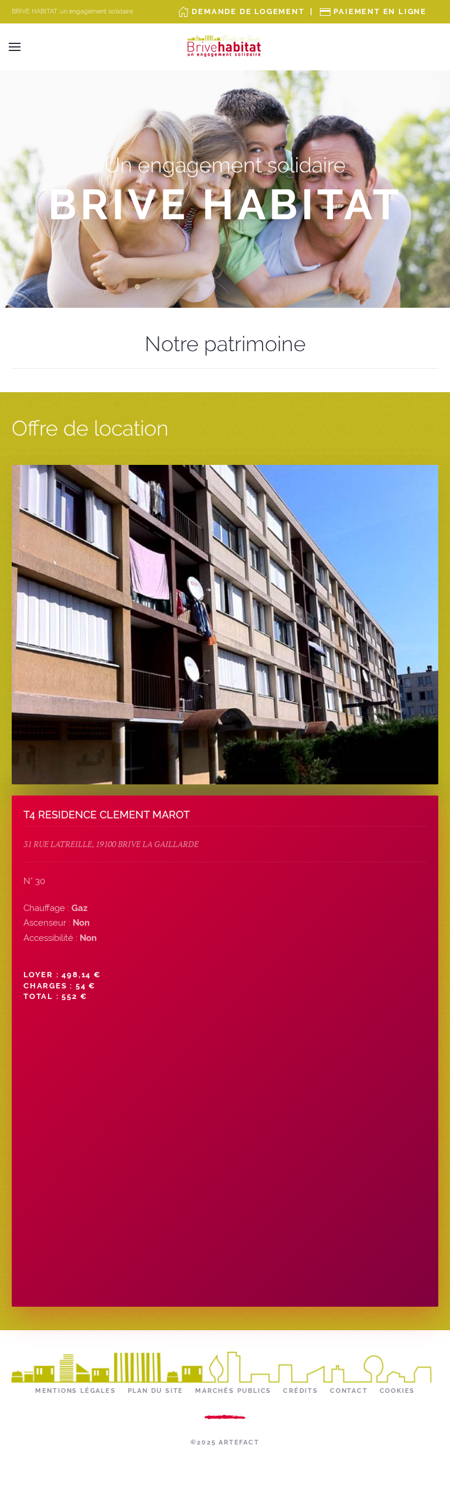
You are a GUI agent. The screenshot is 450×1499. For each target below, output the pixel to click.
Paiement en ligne (380, 11)
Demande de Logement (248, 11)
